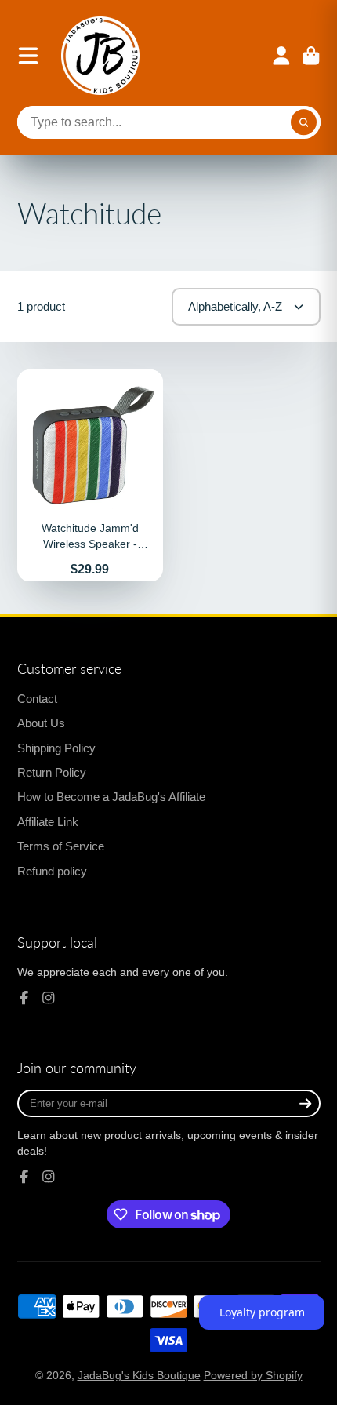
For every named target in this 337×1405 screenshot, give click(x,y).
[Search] (304, 122)
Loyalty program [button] (262, 1312)
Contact (37, 698)
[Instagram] (49, 998)
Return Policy (51, 772)
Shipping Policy (56, 748)
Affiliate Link (47, 821)
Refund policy (52, 871)
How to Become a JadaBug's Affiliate (111, 796)
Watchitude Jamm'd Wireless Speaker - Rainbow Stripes (90, 475)
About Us (41, 723)
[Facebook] (24, 998)
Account (281, 55)
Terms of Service (60, 846)
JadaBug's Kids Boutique (139, 1375)
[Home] (100, 55)
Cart (311, 55)
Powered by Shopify (253, 1375)
